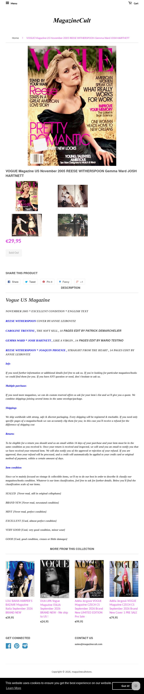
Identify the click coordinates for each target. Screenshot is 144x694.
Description (70, 288)
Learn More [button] (13, 688)
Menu (13, 3)
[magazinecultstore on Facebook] (8, 647)
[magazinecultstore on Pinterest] (17, 647)
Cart (135, 3)
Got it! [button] (126, 685)
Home (15, 38)
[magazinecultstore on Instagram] (25, 647)
